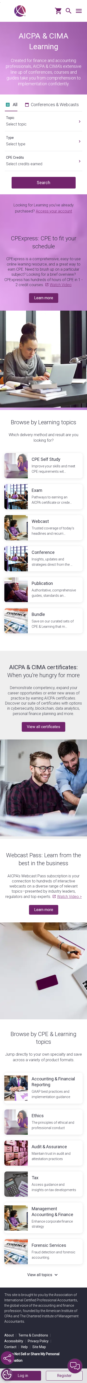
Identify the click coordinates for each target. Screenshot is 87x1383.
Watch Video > (69, 896)
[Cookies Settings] (7, 1374)
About (10, 1335)
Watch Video (61, 285)
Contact (11, 1347)
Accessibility (15, 1341)
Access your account (54, 211)
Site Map (39, 1347)
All (15, 104)
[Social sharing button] (7, 1358)
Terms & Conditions (34, 1335)
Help (25, 1347)
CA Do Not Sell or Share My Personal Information (31, 1357)
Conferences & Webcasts (55, 104)
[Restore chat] (75, 1366)
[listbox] (43, 119)
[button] (67, 12)
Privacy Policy (39, 1341)
